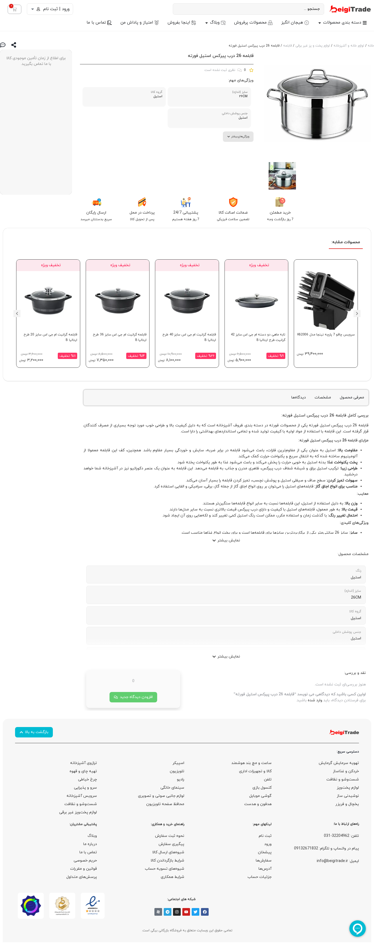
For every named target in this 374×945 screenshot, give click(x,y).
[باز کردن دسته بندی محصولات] (320, 23)
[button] (357, 313)
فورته (287, 415)
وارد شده (315, 700)
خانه (371, 46)
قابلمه (287, 46)
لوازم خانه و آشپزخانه (348, 46)
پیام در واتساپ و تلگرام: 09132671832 (326, 848)
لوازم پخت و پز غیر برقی (312, 46)
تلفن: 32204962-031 (341, 835)
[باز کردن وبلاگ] (207, 23)
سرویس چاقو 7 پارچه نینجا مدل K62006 (326, 334)
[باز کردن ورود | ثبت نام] (32, 9)
